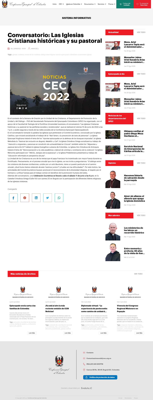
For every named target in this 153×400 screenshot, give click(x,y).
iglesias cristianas (18, 54)
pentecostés (89, 325)
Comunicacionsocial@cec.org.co (99, 358)
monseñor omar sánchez (125, 327)
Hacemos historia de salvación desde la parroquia (134, 177)
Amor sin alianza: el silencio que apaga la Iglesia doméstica (134, 198)
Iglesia (89, 54)
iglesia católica (66, 329)
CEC (60, 4)
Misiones (138, 325)
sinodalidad (102, 327)
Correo (120, 398)
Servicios (101, 4)
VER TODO (141, 32)
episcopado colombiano (69, 54)
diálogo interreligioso (48, 54)
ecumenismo (82, 54)
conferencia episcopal (88, 329)
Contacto (90, 352)
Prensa (110, 4)
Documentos (89, 4)
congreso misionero (127, 325)
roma (12, 324)
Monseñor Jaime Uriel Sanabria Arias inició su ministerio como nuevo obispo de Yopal (134, 62)
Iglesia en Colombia (73, 4)
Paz (56, 327)
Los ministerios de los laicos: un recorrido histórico (134, 230)
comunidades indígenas (132, 329)
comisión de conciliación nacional (60, 325)
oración (58, 54)
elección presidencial (52, 329)
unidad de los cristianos (32, 54)
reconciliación (63, 327)
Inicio (55, 4)
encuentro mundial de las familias (25, 322)
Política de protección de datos (102, 377)
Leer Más (32, 333)
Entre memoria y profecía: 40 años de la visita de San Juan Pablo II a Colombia (133, 253)
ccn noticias (50, 327)
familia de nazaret (21, 324)
